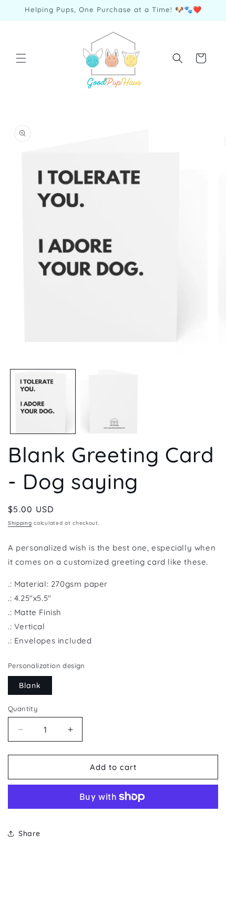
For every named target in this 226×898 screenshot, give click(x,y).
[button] (21, 58)
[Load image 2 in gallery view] (112, 401)
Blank (30, 685)
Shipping (20, 523)
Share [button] (29, 833)
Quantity (22, 708)
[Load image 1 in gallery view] (43, 401)
